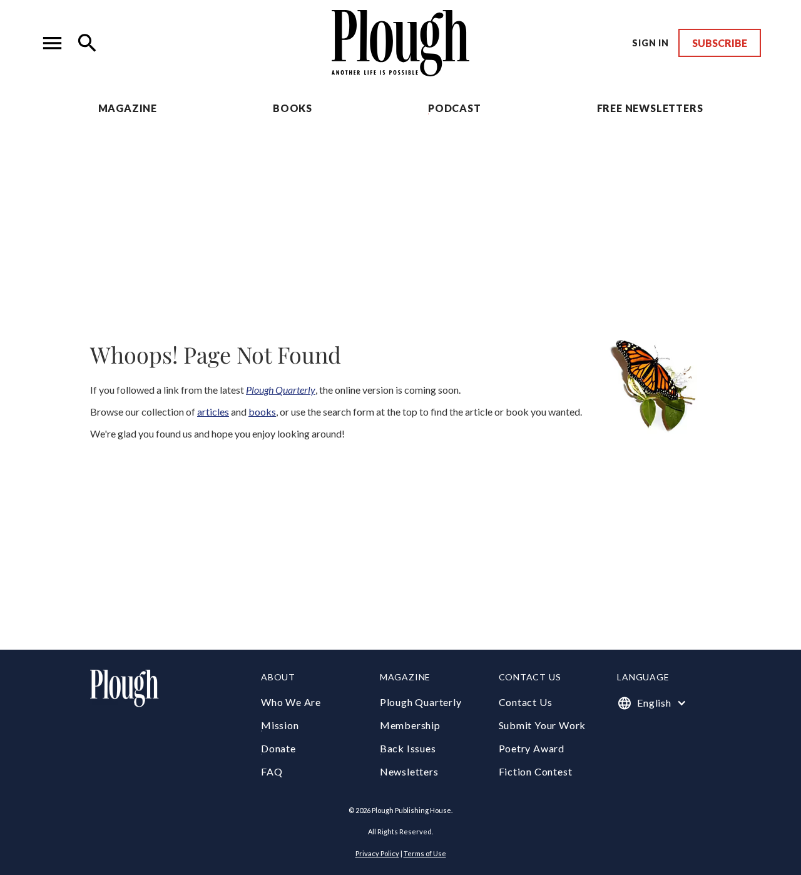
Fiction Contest (536, 771)
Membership (410, 725)
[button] (52, 43)
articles (213, 411)
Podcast (454, 108)
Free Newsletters (650, 108)
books (262, 411)
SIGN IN (650, 43)
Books (292, 108)
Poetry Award (532, 748)
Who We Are (291, 702)
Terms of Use (425, 853)
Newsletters (409, 771)
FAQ (271, 771)
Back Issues (408, 748)
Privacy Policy (377, 853)
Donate (278, 748)
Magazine (127, 108)
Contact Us (526, 702)
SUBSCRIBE (719, 43)
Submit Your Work (542, 725)
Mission (280, 725)
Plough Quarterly (421, 702)
